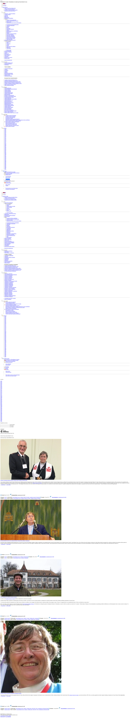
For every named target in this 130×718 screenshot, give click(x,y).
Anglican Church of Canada (24, 497)
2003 (5, 337)
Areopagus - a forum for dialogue (9, 13)
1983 (5, 165)
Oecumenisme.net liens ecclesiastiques (12, 222)
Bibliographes (6, 214)
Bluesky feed (8, 179)
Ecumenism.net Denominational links (12, 24)
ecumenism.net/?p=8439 (18, 495)
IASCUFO (33, 708)
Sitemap (7, 185)
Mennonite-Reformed (7, 101)
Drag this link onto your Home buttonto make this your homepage (12, 189)
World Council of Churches (10, 126)
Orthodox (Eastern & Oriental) (11, 33)
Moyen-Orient (8, 210)
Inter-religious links (7, 54)
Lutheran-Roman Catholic (8, 100)
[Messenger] (1, 489)
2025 (5, 317)
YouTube (7, 369)
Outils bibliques (6, 244)
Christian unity (32, 618)
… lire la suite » (8, 484)
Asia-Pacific (8, 43)
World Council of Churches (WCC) (10, 84)
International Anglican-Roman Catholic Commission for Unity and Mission (18, 306)
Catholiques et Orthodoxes (8, 285)
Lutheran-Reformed (7, 99)
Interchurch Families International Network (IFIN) (12, 81)
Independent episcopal (10, 29)
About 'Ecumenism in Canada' (10, 171)
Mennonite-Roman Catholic (8, 102)
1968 (5, 167)
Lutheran (5, 71)
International (8, 41)
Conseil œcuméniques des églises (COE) (11, 267)
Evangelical (8, 28)
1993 (5, 159)
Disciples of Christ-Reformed (9, 95)
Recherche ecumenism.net (8, 248)
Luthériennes (8, 229)
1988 (5, 161)
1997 (5, 155)
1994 (5, 158)
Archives (5, 128)
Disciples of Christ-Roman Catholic (10, 96)
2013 (5, 140)
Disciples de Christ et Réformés (9, 288)
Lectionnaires (6, 245)
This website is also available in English (12, 360)
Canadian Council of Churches (10, 116)
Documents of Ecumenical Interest (9, 40)
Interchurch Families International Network (12, 305)
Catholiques (8, 226)
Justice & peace (6, 55)
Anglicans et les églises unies (9, 279)
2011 (5, 142)
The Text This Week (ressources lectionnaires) (13, 313)
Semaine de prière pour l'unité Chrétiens (10, 197)
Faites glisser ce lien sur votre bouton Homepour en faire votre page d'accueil (13, 375)
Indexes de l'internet (7, 238)
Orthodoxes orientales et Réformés (10, 295)
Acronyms (6, 15)
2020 (5, 134)
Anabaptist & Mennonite (10, 25)
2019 (5, 135)
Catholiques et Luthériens (8, 282)
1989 (5, 348)
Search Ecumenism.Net (8, 60)
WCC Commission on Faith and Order (42, 708)
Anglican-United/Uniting (8, 93)
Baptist (7, 27)
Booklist (5, 5)
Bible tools (6, 16)
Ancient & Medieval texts (8, 62)
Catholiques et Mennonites (8, 283)
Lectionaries (6, 56)
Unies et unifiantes (7, 261)
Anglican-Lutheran (7, 89)
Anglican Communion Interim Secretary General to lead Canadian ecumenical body (13, 480)
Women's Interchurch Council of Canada (12, 125)
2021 (5, 133)
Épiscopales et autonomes (10, 227)
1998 (5, 154)
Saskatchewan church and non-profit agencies (13, 22)
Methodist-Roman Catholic (8, 104)
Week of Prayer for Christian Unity (10, 8)
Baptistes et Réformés (7, 280)
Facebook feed (8, 180)
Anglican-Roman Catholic (8, 92)
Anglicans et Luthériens (8, 276)
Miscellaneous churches (8, 75)
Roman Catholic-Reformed (8, 111)
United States (8, 48)
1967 (5, 168)
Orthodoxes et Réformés (8, 294)
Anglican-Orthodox (7, 90)
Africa (7, 42)
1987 (5, 162)
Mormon (7, 32)
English (5, 192)
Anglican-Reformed (7, 91)
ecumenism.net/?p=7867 (18, 554)
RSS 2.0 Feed (8, 181)
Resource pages (6, 58)
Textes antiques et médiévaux (9, 252)
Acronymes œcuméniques (8, 202)
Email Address (12, 424)
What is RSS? (8, 184)
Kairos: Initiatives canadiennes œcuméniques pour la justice (15, 307)
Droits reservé (8, 364)
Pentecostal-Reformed (8, 108)
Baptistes (7, 225)
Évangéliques (8, 228)
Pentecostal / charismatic (10, 35)
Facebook (7, 366)
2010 (5, 143)
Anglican (7, 26)
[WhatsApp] (1, 492)
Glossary (5, 52)
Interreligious (6, 64)
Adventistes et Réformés (8, 273)
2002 (5, 338)
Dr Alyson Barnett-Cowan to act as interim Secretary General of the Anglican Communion (14, 540)
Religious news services (8, 57)
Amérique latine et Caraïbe (10, 206)
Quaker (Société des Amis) (10, 235)
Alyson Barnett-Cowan (16, 497)
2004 (5, 149)
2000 (5, 152)
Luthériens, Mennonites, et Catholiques (10, 291)
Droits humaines (7, 216)
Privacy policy (8, 177)
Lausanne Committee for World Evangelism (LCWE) (13, 83)
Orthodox (6, 72)
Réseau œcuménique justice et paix (11, 123)
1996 (5, 156)
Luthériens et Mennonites (8, 290)
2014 (5, 327)
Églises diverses (9, 237)
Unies (7, 236)
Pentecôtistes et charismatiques (11, 233)
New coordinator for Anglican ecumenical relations (8, 597)
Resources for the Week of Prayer (9, 10)
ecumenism (36, 618)
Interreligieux (6, 251)
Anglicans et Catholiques (8, 275)
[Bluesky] (1, 486)
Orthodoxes (8, 232)
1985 (5, 164)
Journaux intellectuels (7, 239)
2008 (5, 145)
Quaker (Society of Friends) (10, 37)
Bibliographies (6, 17)
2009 (5, 144)
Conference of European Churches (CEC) (11, 80)
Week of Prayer (4, 7)
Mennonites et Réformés (8, 292)
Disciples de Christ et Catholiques (9, 289)
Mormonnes (8, 231)
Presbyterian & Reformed (10, 36)
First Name (12, 425)
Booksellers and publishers (8, 18)
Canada (7, 44)
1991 (5, 347)
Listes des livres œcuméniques (9, 241)
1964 (5, 169)
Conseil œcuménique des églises (11, 304)
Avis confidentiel (8, 716)
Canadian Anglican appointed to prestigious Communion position (10, 693)
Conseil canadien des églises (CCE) (10, 265)
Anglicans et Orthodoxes (8, 277)
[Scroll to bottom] (1, 0)
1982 (5, 166)
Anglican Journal (7, 618)
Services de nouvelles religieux (9, 246)
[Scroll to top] (0, 0)
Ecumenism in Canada (9, 118)
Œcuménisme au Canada (10, 310)
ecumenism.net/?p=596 (18, 706)
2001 (5, 151)
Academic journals (7, 14)
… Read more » (3, 484)
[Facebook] (1, 488)
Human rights (6, 53)
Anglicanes (8, 224)
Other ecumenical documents (9, 85)
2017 (5, 137)
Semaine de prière (5, 196)
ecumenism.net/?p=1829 (18, 616)
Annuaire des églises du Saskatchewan (12, 219)
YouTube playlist (8, 182)
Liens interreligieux (7, 243)
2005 (5, 148)
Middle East (8, 47)
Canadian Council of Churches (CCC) (10, 79)
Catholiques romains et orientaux (9, 257)
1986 (5, 163)
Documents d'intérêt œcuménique (9, 215)
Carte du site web (8, 372)
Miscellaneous (8, 31)
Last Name (12, 426)
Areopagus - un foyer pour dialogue (10, 213)
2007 (5, 146)
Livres (5, 194)
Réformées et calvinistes (10, 234)
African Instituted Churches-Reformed (10, 274)
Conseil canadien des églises (10, 302)
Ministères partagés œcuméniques (11, 308)
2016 (5, 138)
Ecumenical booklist (9, 173)
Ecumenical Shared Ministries (10, 117)
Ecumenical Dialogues (8, 51)
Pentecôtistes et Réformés (8, 296)
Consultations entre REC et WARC (10, 298)
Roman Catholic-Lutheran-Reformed (10, 110)
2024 (5, 130)
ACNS (5, 497)
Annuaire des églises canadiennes (11, 218)
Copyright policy (8, 176)
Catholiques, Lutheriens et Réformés (10, 287)
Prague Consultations (7, 299)
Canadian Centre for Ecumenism (11, 115)
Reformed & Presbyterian (8, 73)
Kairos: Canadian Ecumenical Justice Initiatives (13, 120)
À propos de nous (6, 358)
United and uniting (9, 39)
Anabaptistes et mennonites (10, 223)
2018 (5, 136)
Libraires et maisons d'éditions (9, 242)
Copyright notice (3, 715)
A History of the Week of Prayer (9, 9)
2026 (5, 129)
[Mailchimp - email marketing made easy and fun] (4, 432)
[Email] (1, 490)
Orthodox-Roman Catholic (8, 107)
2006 (5, 147)
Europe (7, 45)
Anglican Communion (23, 556)
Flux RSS (7, 367)
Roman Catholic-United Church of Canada (11, 112)
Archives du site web (9, 362)
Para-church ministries (10, 34)
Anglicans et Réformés (8, 278)
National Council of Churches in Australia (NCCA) (12, 82)
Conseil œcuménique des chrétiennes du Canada (13, 303)
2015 (5, 139)
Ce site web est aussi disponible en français (12, 172)
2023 (5, 131)
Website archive (8, 174)
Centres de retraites (9, 212)
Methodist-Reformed (7, 103)
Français (5, 3)
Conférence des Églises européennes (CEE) (11, 266)
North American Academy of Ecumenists (12, 121)
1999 (5, 153)
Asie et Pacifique (9, 207)
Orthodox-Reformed (7, 106)
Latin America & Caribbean (10, 46)
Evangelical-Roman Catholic (9, 97)
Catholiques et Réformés (8, 286)
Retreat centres (8, 21)
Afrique (7, 205)
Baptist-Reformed (7, 94)
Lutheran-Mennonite (7, 98)
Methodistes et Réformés (8, 293)
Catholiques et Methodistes (8, 284)
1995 (5, 157)
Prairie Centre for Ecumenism (10, 122)
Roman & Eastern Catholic (10, 38)
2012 (5, 141)
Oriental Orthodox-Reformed (9, 105)
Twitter (7, 368)
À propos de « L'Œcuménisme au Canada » (13, 359)
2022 (5, 132)
